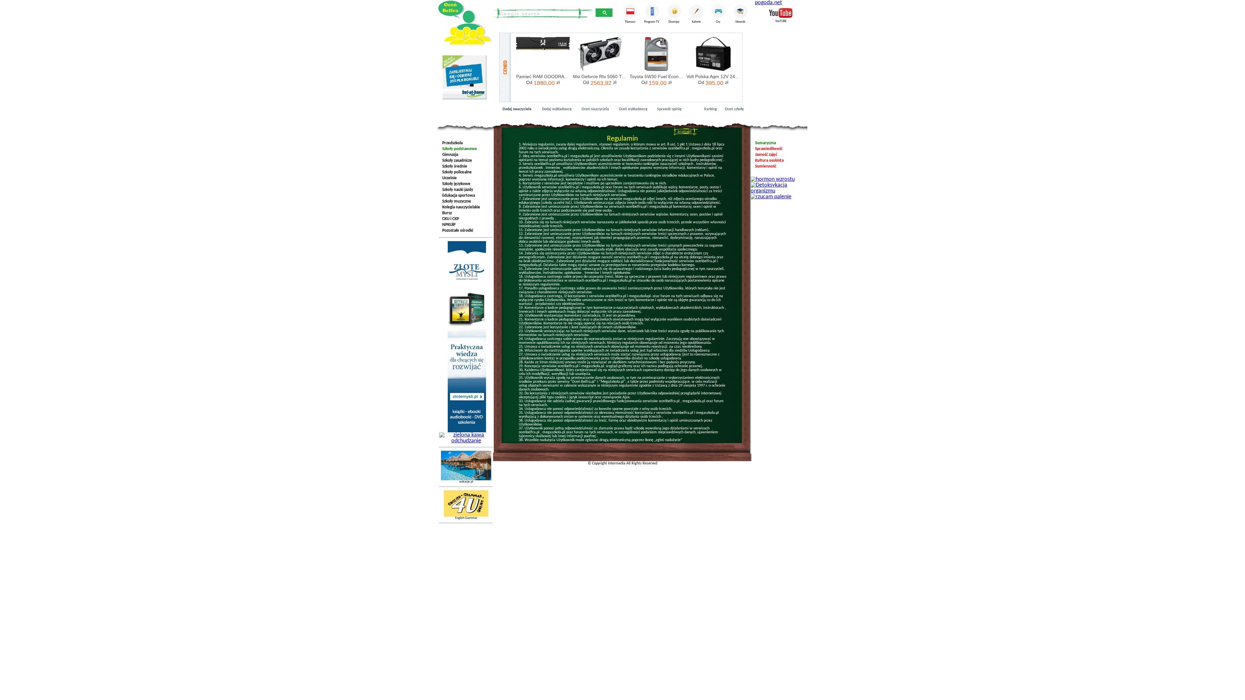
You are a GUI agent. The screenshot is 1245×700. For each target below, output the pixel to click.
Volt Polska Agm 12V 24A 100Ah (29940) (713, 76)
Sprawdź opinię (675, 109)
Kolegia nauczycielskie (460, 207)
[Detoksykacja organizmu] (778, 181)
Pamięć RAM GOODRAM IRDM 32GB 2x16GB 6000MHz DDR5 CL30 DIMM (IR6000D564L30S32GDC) (543, 76)
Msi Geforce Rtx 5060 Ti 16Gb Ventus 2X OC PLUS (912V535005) (599, 76)
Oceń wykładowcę (633, 109)
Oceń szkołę (734, 109)
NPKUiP (448, 225)
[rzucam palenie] (771, 193)
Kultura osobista (768, 160)
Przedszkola (451, 143)
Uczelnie (448, 178)
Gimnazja (449, 155)
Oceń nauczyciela (595, 109)
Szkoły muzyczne (455, 201)
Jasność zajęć (765, 155)
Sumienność (764, 166)
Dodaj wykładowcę (557, 109)
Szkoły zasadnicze (456, 160)
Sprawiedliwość (767, 149)
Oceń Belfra (685, 131)
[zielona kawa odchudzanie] (466, 431)
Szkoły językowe (455, 184)
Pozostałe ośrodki (456, 230)
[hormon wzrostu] (773, 175)
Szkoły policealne (456, 172)
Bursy (446, 213)
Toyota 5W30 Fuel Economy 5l (656, 76)
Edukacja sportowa (457, 195)
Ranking (710, 109)
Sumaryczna (764, 143)
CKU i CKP (449, 219)
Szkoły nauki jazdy (456, 190)
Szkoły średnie (453, 166)
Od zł (543, 83)
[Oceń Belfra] (465, 22)
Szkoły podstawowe (458, 149)
